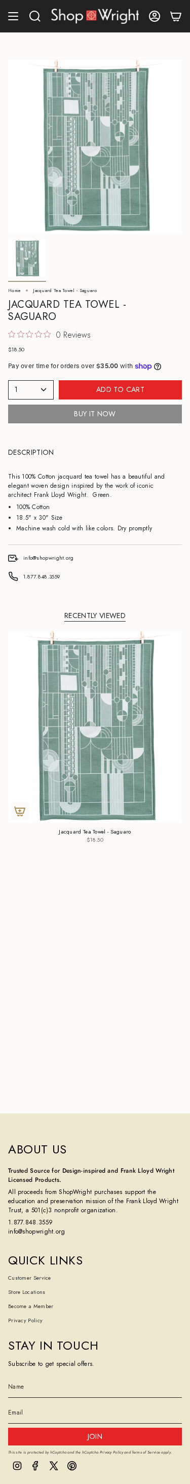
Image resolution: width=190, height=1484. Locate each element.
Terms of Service (146, 1452)
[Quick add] (20, 811)
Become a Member (31, 1306)
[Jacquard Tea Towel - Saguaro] (95, 726)
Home (14, 290)
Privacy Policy (25, 1320)
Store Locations (27, 1292)
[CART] (175, 16)
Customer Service (29, 1278)
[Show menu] (13, 16)
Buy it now (95, 414)
